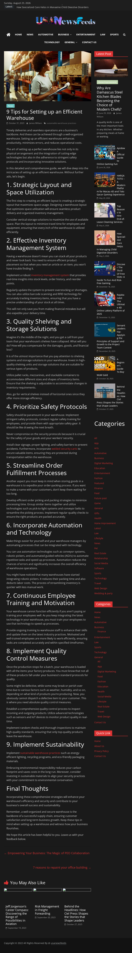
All (95, 438)
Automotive (45, 34)
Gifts (96, 513)
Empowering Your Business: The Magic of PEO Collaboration (47, 853)
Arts (96, 448)
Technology (52, 42)
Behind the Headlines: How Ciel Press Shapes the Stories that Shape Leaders (76, 913)
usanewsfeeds (58, 943)
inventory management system (50, 275)
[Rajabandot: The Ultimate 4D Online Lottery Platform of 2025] (104, 293)
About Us (99, 746)
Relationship (101, 558)
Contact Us (89, 42)
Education (99, 468)
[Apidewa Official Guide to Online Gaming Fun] (104, 146)
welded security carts (64, 449)
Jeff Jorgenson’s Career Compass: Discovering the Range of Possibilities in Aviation (17, 915)
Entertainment (85, 34)
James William (35, 123)
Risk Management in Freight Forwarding (47, 909)
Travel (97, 583)
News (30, 34)
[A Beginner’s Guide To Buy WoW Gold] (104, 357)
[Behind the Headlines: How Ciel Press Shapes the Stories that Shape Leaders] (77, 890)
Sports (114, 34)
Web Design (100, 588)
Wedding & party (103, 593)
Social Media (101, 563)
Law (102, 34)
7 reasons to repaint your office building (62, 867)
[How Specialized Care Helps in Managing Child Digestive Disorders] (104, 232)
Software (99, 568)
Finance (98, 488)
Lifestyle (98, 538)
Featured (99, 483)
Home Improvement (107, 82)
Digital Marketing (103, 463)
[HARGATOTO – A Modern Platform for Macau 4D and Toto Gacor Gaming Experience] (104, 174)
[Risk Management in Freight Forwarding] (47, 890)
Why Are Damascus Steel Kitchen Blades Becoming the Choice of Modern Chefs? (110, 98)
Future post (100, 498)
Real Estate (100, 553)
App (96, 443)
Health (97, 518)
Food (96, 493)
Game (97, 503)
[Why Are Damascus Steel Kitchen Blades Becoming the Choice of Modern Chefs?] (111, 60)
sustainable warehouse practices (61, 123)
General (70, 42)
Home (18, 34)
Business (63, 34)
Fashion (98, 478)
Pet (96, 548)
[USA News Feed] (8, 35)
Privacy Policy (101, 751)
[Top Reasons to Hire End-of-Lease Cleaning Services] (104, 204)
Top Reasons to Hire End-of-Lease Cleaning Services (44, 6)
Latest (97, 528)
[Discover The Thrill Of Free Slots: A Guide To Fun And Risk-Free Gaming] (104, 262)
